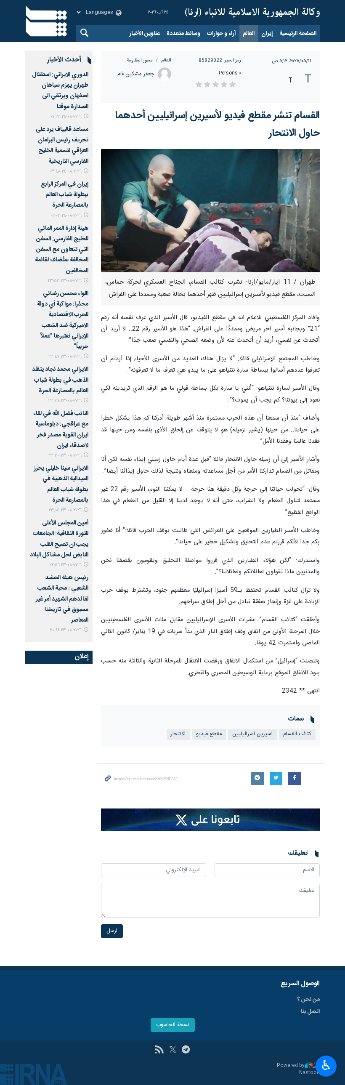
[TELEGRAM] (185, 1050)
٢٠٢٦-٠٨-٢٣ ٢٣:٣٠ (65, 456)
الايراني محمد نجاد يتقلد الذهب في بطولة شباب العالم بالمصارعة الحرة (60, 380)
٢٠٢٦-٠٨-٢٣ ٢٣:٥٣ (65, 281)
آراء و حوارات (221, 34)
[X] (172, 1050)
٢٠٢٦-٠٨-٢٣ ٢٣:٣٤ (65, 401)
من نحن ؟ (308, 1000)
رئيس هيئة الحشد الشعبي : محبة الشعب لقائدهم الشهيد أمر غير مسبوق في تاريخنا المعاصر (62, 599)
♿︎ (326, 1065)
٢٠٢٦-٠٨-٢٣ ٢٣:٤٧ (65, 357)
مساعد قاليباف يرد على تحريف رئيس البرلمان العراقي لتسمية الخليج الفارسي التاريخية (62, 146)
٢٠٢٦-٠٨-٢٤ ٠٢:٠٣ (66, 216)
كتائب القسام (297, 734)
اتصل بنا (310, 1012)
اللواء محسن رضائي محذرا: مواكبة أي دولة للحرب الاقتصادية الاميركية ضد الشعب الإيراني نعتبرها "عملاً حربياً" (62, 320)
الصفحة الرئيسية (297, 34)
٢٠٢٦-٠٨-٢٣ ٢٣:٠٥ (65, 510)
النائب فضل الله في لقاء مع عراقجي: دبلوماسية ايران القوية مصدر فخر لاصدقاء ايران (60, 430)
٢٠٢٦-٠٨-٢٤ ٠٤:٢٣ (66, 117)
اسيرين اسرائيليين (252, 734)
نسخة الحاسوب (172, 1025)
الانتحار (178, 734)
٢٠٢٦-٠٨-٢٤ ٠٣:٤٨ (66, 172)
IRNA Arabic (252, 12)
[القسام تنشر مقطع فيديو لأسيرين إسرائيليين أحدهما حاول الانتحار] (210, 210)
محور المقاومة (140, 60)
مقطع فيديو (209, 734)
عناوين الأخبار (144, 34)
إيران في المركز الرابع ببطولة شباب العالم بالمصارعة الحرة (64, 194)
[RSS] (159, 1050)
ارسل (111, 931)
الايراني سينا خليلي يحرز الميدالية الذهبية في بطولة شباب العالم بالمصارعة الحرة (61, 484)
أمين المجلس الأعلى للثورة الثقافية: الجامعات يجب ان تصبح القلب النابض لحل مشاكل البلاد (59, 539)
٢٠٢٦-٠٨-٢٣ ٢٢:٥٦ (66, 565)
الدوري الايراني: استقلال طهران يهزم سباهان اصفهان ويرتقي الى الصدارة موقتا (60, 91)
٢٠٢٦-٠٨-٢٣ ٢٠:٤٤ (66, 630)
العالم (249, 34)
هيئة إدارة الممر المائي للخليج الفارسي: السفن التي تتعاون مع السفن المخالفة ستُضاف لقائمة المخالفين (61, 249)
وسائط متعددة (183, 34)
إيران (267, 34)
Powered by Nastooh (298, 1069)
